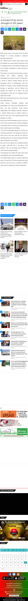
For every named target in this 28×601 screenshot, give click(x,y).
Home (3, 17)
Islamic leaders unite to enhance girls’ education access (21, 233)
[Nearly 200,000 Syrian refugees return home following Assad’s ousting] (6, 246)
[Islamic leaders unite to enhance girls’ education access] (21, 224)
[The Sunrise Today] (6, 8)
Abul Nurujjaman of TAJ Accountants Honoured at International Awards (18, 333)
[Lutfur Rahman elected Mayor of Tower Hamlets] (21, 246)
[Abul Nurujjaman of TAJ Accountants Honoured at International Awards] (5, 334)
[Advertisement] (14, 185)
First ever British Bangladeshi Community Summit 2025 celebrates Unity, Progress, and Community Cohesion (19, 364)
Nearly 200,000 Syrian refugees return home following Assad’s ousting (6, 256)
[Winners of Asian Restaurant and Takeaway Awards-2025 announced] (5, 325)
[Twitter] (5, 29)
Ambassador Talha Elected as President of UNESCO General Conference (18, 343)
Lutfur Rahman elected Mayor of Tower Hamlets (21, 255)
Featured (8, 17)
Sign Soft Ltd (21, 600)
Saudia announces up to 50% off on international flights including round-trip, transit (6, 234)
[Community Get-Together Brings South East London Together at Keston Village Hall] (5, 303)
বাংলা (26, 4)
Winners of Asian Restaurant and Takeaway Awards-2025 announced (19, 324)
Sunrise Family (14, 595)
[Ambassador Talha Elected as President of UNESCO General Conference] (5, 343)
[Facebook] (2, 29)
